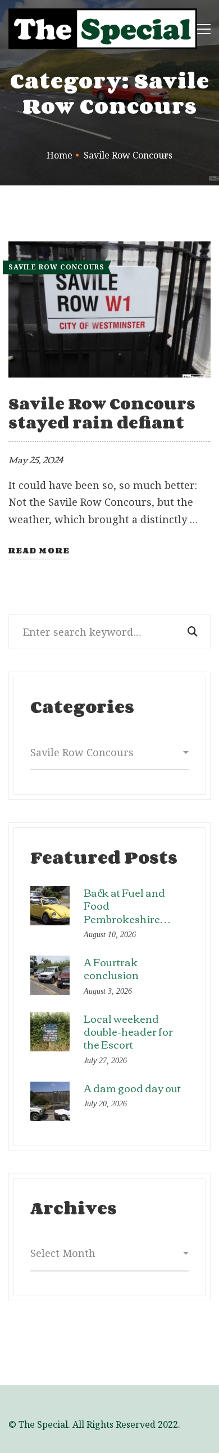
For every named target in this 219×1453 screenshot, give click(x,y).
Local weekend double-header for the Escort (128, 1031)
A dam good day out (132, 1087)
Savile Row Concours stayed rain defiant (101, 413)
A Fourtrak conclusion (111, 968)
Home (59, 155)
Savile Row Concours (56, 267)
